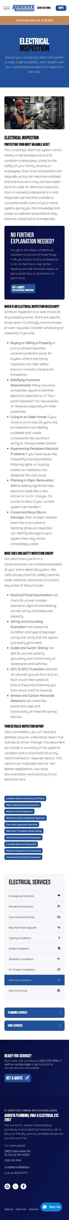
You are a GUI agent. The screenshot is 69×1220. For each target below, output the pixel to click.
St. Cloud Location (15, 1145)
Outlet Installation (19, 948)
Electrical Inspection (20, 980)
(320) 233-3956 (43, 8)
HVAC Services (15, 1025)
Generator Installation (21, 959)
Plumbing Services (17, 1012)
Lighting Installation (20, 938)
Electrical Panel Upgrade (22, 927)
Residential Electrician (21, 906)
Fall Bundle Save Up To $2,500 (34, 20)
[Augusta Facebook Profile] (23, 1186)
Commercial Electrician (22, 917)
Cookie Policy (34, 1209)
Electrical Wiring (18, 990)
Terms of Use (8, 1209)
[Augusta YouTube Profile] (15, 1186)
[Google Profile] (7, 1186)
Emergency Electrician (21, 896)
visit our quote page (17, 1064)
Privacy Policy (21, 1209)
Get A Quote (23, 288)
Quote (61, 8)
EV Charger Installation (22, 969)
